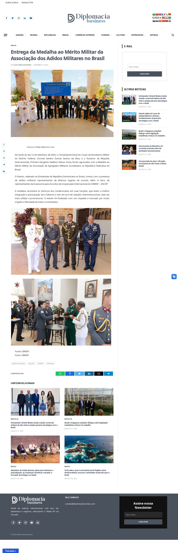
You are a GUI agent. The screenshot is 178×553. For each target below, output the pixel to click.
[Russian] (154, 21)
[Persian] (166, 17)
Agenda (19, 35)
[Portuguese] (169, 17)
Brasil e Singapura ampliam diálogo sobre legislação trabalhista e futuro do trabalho (86, 424)
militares (50, 363)
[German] (169, 14)
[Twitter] (4, 157)
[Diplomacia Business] (89, 18)
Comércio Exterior (84, 35)
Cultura (120, 35)
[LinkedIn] (4, 171)
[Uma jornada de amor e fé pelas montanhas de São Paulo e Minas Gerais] (129, 165)
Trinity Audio (40, 147)
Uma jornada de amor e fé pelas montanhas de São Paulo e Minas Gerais (152, 163)
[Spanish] (160, 21)
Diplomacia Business (22, 65)
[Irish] (154, 17)
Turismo (105, 35)
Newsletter (27, 2)
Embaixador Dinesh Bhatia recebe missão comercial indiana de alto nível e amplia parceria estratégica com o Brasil (34, 425)
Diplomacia (50, 35)
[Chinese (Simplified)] (157, 14)
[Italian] (157, 17)
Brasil (65, 35)
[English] (160, 14)
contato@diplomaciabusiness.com (80, 504)
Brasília (31, 363)
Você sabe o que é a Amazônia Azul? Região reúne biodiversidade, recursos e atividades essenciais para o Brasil (87, 472)
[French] (163, 14)
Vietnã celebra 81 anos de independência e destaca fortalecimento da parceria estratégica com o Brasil (150, 117)
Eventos (126, 120)
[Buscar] (172, 35)
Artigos (154, 35)
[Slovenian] (157, 21)
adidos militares (18, 363)
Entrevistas (137, 35)
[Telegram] (4, 164)
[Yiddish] (169, 21)
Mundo (33, 35)
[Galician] (166, 14)
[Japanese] (160, 17)
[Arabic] (154, 14)
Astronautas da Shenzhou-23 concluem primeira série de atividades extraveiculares (151, 148)
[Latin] (163, 17)
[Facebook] (4, 151)
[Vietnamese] (166, 21)
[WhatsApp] (4, 144)
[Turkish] (163, 21)
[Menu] (5, 35)
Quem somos (12, 2)
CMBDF (41, 363)
